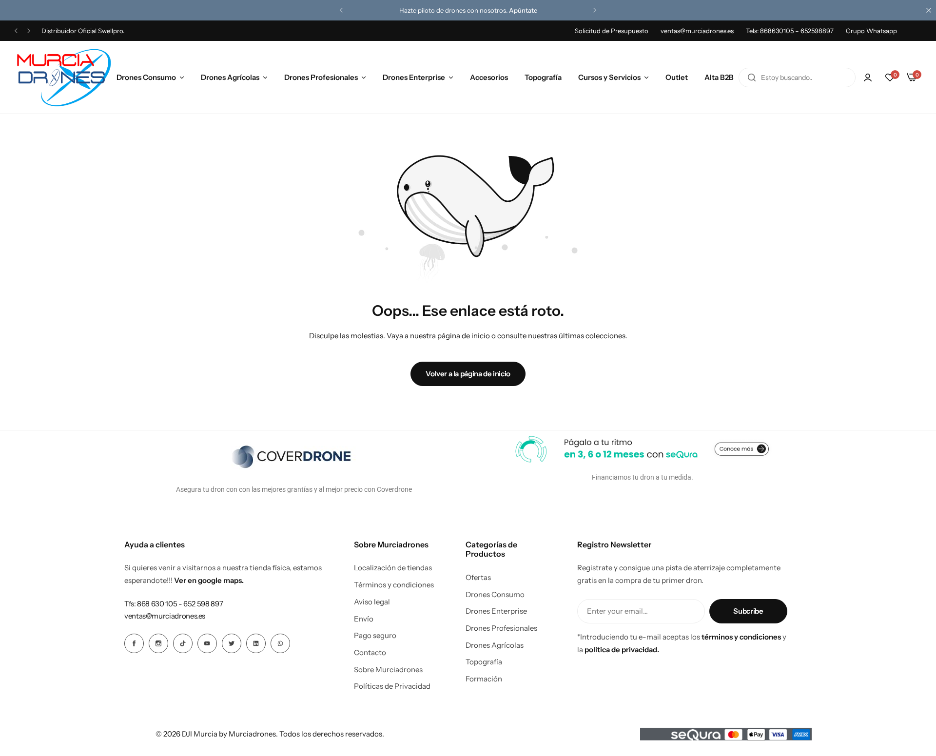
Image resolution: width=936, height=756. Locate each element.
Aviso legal (372, 602)
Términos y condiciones (394, 585)
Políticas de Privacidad (392, 686)
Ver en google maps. (209, 580)
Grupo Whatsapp (871, 31)
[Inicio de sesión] (868, 77)
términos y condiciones (741, 636)
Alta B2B (719, 77)
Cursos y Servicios (609, 77)
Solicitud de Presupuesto (611, 31)
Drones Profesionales (321, 77)
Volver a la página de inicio (468, 373)
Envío (363, 619)
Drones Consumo (146, 77)
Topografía (543, 77)
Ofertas (478, 577)
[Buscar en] (751, 77)
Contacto (370, 652)
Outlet (676, 77)
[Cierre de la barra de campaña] (928, 10)
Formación (484, 679)
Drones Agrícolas (230, 77)
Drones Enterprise (414, 77)
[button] (341, 10)
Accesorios (489, 77)
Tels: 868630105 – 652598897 (790, 31)
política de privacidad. (622, 649)
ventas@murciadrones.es (697, 31)
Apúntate (523, 10)
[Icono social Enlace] (134, 643)
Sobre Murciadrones (388, 669)
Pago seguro (375, 635)
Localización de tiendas (393, 567)
